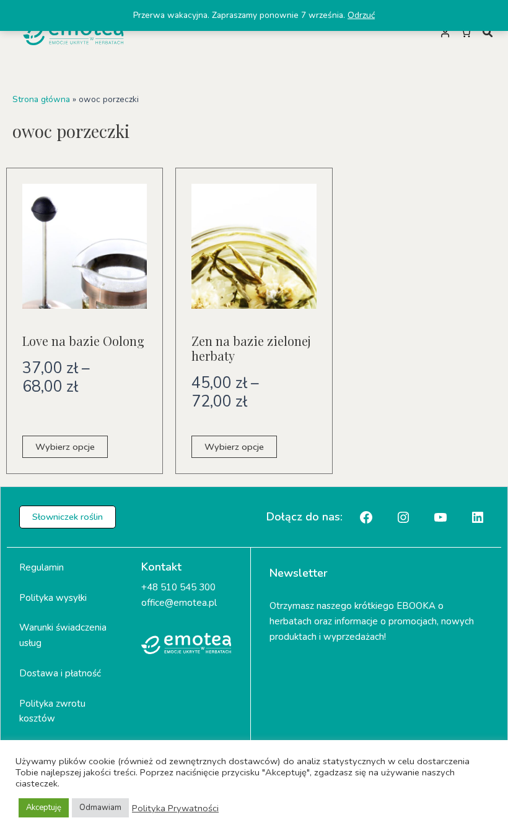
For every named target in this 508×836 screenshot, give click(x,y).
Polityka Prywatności (175, 808)
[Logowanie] (444, 32)
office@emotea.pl (179, 603)
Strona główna (41, 99)
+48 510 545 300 (178, 587)
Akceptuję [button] (43, 807)
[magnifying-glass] (488, 32)
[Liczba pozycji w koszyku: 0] (466, 33)
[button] (67, 517)
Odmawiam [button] (100, 807)
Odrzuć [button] (361, 15)
